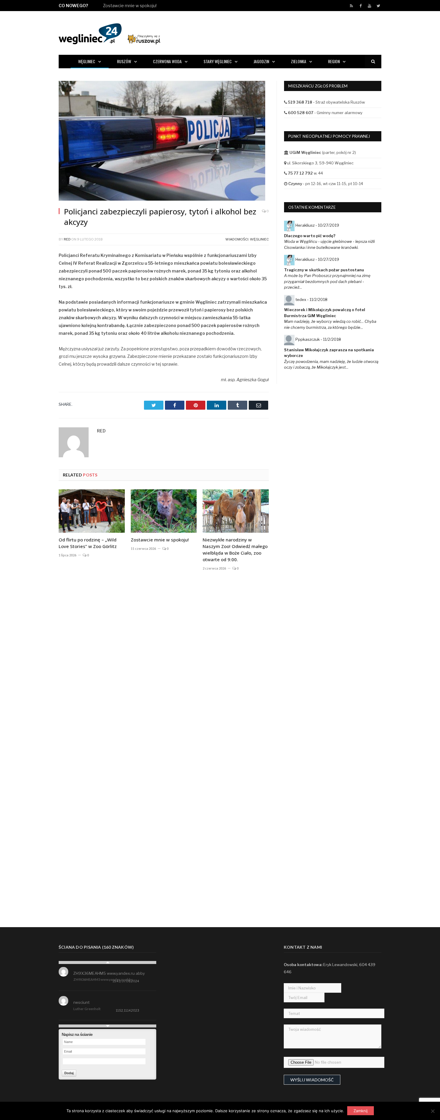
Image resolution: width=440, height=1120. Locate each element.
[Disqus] (164, 664)
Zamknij (360, 1110)
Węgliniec (86, 61)
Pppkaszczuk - (318, 339)
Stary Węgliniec (218, 61)
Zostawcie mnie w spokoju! (130, 5)
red (67, 239)
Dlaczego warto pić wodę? (310, 235)
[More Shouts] (107, 1025)
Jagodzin (261, 61)
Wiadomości (236, 239)
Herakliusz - (317, 225)
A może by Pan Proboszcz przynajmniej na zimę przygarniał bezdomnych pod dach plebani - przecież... (327, 281)
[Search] (373, 61)
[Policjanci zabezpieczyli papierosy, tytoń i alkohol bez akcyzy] (164, 141)
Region (334, 61)
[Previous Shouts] (107, 962)
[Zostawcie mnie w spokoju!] (164, 510)
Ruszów (124, 61)
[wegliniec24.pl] (109, 33)
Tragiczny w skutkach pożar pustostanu (324, 269)
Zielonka (298, 61)
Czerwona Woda (167, 61)
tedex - (311, 299)
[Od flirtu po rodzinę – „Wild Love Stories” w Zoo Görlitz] (92, 510)
